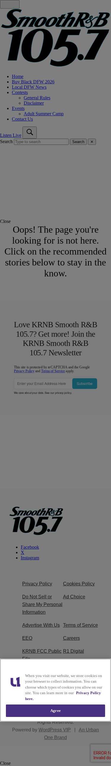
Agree (55, 710)
